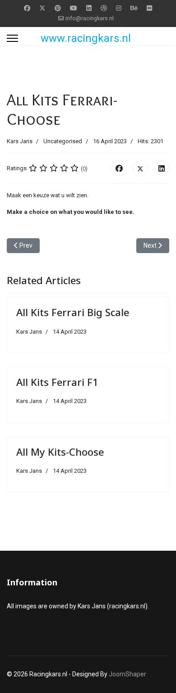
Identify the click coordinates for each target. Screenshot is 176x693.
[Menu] (12, 38)
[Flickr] (149, 8)
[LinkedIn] (161, 168)
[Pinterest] (58, 8)
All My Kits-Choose (60, 451)
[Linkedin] (89, 8)
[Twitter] (42, 8)
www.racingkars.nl (86, 38)
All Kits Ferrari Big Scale (72, 312)
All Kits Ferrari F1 (57, 382)
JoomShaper (127, 674)
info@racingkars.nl (89, 18)
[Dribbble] (104, 8)
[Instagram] (118, 8)
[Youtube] (73, 8)
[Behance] (134, 8)
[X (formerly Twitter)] (140, 168)
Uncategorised (62, 141)
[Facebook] (27, 8)
